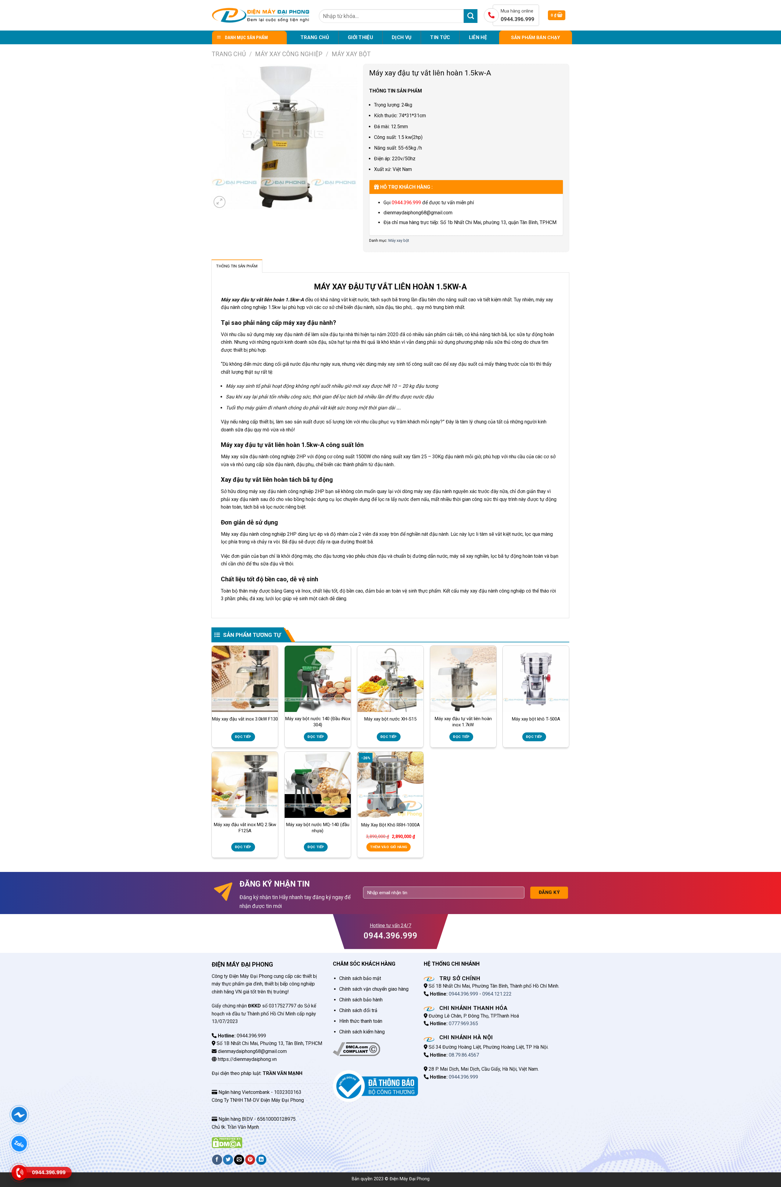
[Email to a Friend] (239, 1160)
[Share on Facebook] (217, 1160)
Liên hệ (478, 37)
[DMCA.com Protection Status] (227, 1142)
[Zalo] (18, 1143)
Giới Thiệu (360, 37)
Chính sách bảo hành (361, 1000)
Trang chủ (315, 37)
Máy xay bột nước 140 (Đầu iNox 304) (317, 722)
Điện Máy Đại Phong (410, 1179)
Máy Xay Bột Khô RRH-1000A (390, 825)
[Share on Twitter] (228, 1160)
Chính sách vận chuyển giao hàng (373, 989)
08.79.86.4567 (464, 1055)
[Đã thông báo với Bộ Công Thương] (375, 1086)
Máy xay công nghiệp (288, 54)
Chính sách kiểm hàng (362, 1032)
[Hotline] (18, 1172)
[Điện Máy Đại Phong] (261, 15)
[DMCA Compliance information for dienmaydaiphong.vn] (356, 1049)
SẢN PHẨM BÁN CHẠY (535, 37)
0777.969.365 (463, 1023)
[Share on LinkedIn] (261, 1160)
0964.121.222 (497, 994)
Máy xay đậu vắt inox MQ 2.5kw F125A (245, 827)
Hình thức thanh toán (360, 1021)
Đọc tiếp (243, 737)
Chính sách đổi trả (358, 1010)
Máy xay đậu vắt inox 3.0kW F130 (245, 719)
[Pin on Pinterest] (250, 1160)
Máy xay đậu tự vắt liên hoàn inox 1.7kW (463, 722)
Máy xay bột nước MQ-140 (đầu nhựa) (317, 827)
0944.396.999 (406, 202)
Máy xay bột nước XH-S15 (390, 719)
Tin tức (440, 37)
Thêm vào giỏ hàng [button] (388, 847)
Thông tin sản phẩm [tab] (236, 266)
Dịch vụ (402, 37)
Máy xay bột (351, 54)
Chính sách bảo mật (360, 978)
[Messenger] (18, 1114)
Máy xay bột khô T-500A (536, 719)
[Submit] (470, 16)
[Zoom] (219, 202)
